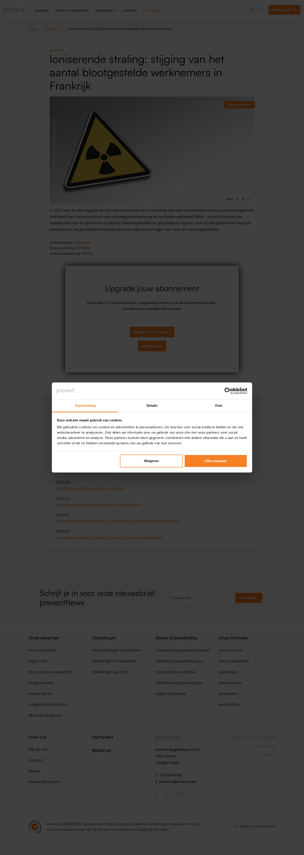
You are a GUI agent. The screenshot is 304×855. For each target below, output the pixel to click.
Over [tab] (219, 405)
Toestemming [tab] (85, 405)
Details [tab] (152, 405)
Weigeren (151, 461)
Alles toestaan (216, 461)
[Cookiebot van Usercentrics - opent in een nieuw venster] (227, 391)
